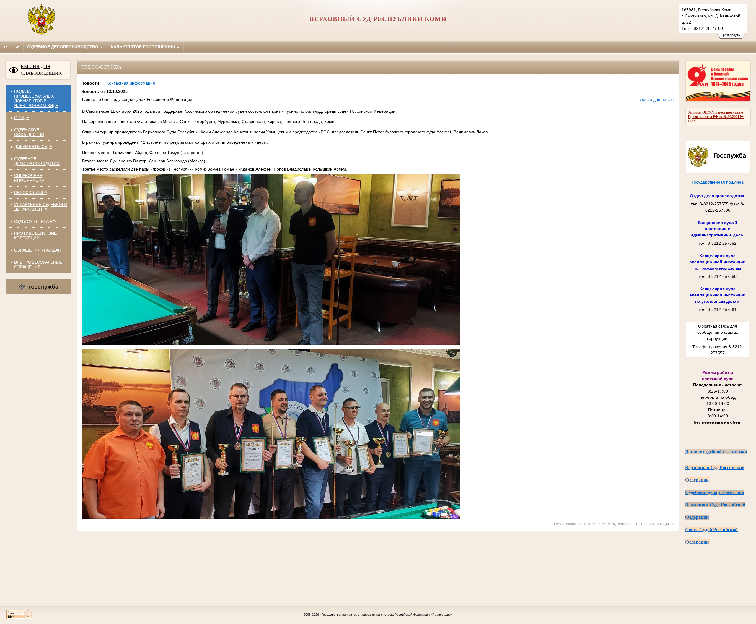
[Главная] (6, 47)
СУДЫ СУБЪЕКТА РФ (35, 221)
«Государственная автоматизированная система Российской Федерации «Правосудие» (386, 614)
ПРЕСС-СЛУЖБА (30, 192)
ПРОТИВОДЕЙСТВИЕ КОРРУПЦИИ (35, 235)
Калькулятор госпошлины (143, 46)
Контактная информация (131, 83)
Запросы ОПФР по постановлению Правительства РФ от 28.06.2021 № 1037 (716, 116)
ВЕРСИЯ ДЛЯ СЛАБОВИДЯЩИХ (41, 70)
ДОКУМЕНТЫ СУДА (33, 146)
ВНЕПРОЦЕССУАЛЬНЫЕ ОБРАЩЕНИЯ (38, 264)
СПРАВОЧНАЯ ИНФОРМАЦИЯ (29, 178)
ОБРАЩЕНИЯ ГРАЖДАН (37, 250)
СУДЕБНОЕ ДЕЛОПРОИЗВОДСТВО (37, 161)
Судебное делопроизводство (63, 46)
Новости (90, 83)
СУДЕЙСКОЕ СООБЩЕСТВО (29, 132)
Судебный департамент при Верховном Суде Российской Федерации (715, 505)
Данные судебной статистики (716, 451)
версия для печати (656, 99)
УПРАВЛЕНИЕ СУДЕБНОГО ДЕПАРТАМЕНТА (40, 207)
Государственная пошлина (718, 182)
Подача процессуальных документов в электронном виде (36, 98)
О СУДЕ (21, 117)
